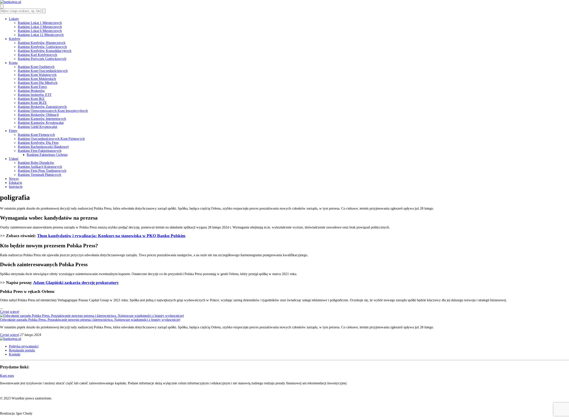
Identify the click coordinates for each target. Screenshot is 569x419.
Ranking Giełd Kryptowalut (37, 127)
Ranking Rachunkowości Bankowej (43, 147)
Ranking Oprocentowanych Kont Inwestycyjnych (53, 111)
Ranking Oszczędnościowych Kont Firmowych (51, 139)
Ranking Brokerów (31, 91)
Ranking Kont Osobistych (36, 67)
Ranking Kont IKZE (32, 103)
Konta (13, 63)
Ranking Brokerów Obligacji (38, 115)
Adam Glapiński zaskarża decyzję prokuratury (76, 282)
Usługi (13, 159)
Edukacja (15, 183)
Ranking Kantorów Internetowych (42, 119)
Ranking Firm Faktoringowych (39, 151)
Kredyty (14, 39)
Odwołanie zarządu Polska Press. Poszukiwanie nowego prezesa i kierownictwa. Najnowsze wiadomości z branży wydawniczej (90, 320)
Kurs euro (7, 375)
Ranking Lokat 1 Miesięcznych (40, 23)
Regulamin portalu (22, 350)
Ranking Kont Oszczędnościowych (43, 71)
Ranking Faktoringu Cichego (47, 155)
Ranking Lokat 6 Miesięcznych (40, 31)
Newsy (14, 179)
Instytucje (15, 187)
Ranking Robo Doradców (36, 163)
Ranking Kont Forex (32, 87)
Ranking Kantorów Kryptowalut (41, 123)
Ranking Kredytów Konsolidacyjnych (44, 51)
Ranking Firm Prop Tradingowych (42, 171)
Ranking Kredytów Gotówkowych (42, 47)
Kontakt (14, 354)
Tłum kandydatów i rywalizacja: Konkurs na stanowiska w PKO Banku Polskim (111, 235)
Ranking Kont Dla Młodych (37, 83)
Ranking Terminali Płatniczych (39, 175)
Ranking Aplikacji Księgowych (40, 167)
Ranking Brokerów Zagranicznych (42, 107)
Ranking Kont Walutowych (37, 75)
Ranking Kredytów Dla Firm (38, 143)
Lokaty (14, 19)
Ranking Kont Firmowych (36, 135)
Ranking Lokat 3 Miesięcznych (40, 27)
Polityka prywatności (23, 346)
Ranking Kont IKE (31, 99)
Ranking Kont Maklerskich (37, 79)
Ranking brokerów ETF (35, 95)
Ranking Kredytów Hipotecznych (41, 43)
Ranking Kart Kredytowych (37, 55)
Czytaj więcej (9, 312)
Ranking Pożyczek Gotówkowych (42, 59)
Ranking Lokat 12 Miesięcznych (41, 35)
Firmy (13, 131)
